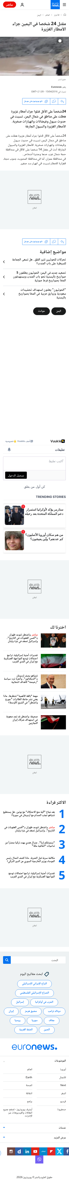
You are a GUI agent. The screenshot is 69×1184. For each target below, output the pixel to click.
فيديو (63, 1101)
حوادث (41, 311)
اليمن (39, 15)
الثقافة (29, 1093)
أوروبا (63, 1069)
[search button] (7, 960)
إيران (11, 1011)
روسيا (18, 1020)
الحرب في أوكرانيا (44, 1002)
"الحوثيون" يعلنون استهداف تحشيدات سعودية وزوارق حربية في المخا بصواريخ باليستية (42, 294)
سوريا (35, 1020)
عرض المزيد (60, 1138)
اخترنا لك (58, 627)
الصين (47, 1030)
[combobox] (34, 960)
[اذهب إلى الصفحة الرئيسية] (55, 4)
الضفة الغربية (26, 1030)
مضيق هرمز (31, 1011)
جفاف (52, 1020)
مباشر (9, 4)
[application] (34, 56)
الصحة (29, 1085)
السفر (63, 1093)
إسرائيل (20, 1002)
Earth (29, 1077)
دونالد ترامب (54, 1011)
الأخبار (56, 15)
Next (63, 1085)
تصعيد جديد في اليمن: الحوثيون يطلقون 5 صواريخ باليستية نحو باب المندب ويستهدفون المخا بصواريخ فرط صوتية (39, 277)
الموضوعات (60, 1061)
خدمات (62, 1128)
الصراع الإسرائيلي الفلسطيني (34, 993)
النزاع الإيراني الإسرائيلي (34, 984)
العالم (47, 15)
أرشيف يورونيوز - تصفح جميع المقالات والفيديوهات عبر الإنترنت (17, 1112)
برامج (29, 1101)
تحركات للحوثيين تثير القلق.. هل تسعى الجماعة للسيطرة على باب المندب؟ (39, 262)
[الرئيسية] (65, 15)
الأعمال (62, 1077)
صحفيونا (61, 1109)
